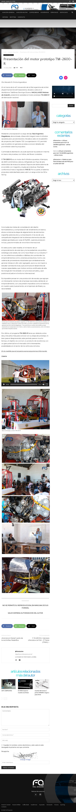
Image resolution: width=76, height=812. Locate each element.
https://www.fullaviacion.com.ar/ (23, 654)
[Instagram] (73, 1)
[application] (25, 373)
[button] (72, 12)
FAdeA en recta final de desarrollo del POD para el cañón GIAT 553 (63, 161)
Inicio (4, 52)
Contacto (21, 17)
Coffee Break (34, 12)
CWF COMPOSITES (6, 690)
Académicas (45, 12)
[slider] (23, 384)
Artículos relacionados (25, 672)
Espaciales (54, 12)
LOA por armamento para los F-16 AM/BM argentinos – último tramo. (63, 153)
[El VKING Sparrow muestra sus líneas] (25, 684)
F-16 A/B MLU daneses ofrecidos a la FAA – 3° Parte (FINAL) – (38, 640)
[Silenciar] (44, 384)
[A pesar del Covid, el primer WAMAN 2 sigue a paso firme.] (42, 684)
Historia (5, 17)
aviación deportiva (13, 52)
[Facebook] (69, 1)
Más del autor (25, 675)
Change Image (25, 759)
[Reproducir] (4, 384)
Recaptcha (5, 751)
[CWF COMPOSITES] (8, 684)
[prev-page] (2, 698)
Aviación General (8, 12)
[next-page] (6, 698)
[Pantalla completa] (47, 384)
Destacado (64, 12)
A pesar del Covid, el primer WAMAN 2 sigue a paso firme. (42, 692)
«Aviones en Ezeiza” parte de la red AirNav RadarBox (12, 639)
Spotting (13, 17)
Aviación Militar (22, 12)
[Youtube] (20, 660)
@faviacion (19, 651)
